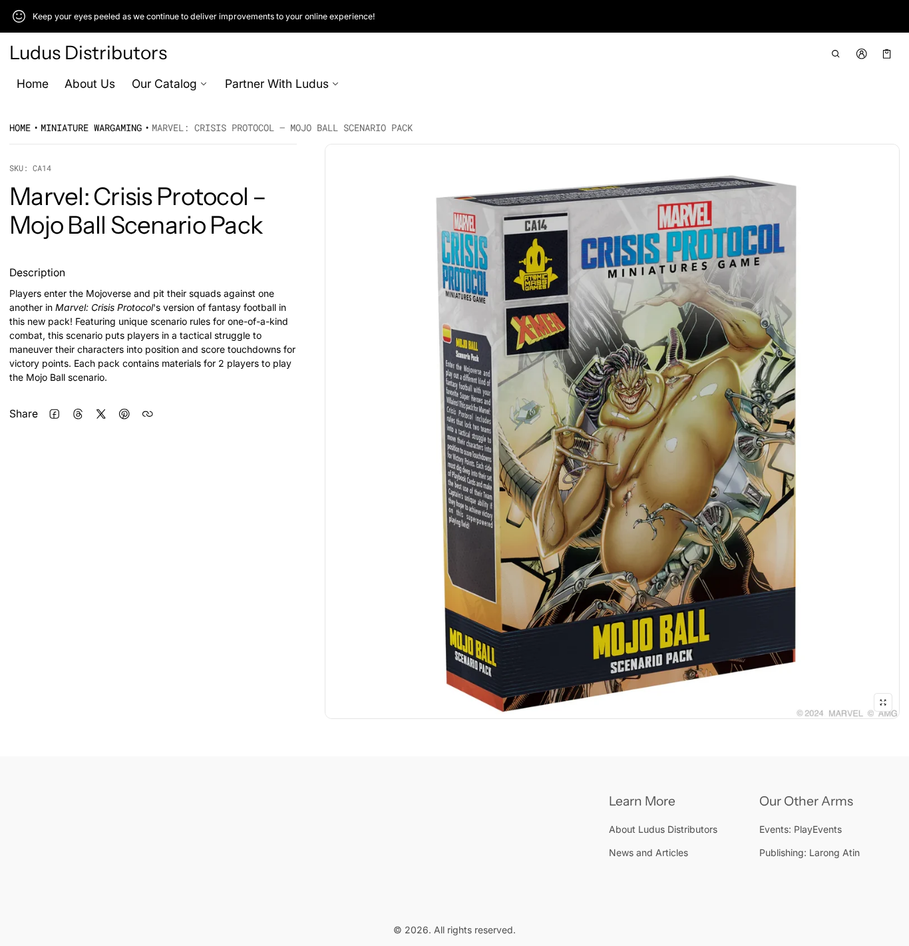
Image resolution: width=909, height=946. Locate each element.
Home (33, 84)
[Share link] (147, 414)
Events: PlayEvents (800, 829)
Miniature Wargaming (91, 127)
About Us (90, 84)
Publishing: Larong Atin (809, 852)
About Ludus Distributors (663, 829)
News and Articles (648, 852)
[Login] (861, 53)
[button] (836, 53)
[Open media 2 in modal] (612, 431)
